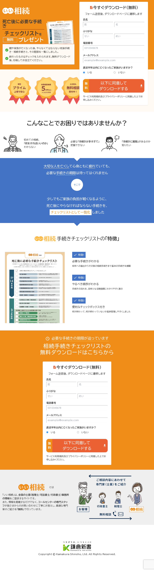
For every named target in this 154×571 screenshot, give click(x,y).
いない (121, 72)
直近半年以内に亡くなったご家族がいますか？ (108, 67)
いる (89, 72)
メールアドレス (91, 55)
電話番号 (88, 43)
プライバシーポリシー (115, 96)
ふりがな (87, 31)
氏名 (85, 19)
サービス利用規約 (91, 96)
